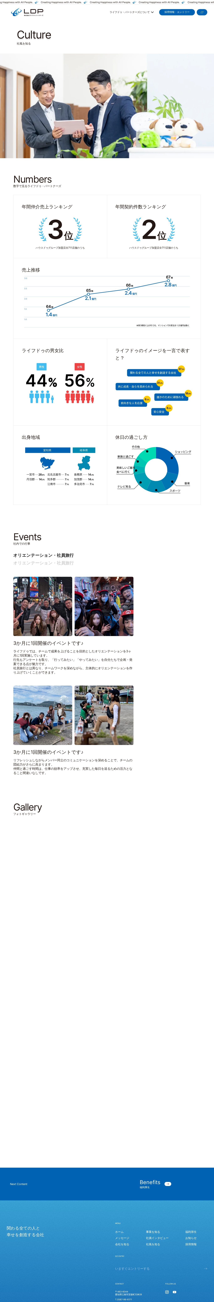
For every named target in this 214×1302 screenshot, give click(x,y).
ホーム (119, 1084)
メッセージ (122, 1091)
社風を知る (153, 1097)
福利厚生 (191, 1084)
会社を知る (122, 1097)
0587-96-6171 (124, 1152)
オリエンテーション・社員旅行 (43, 555)
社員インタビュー (157, 1091)
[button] (19, 608)
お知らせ (191, 1091)
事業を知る (153, 1084)
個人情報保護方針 (197, 1164)
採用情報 (191, 1097)
